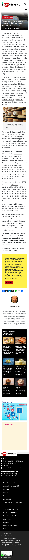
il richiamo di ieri (12, 33)
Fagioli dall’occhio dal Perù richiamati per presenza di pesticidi (20, 390)
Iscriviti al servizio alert (11, 483)
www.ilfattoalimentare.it (12, 468)
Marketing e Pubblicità (11, 486)
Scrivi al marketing (10, 473)
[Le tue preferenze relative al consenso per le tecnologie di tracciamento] (2, 2)
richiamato (18, 154)
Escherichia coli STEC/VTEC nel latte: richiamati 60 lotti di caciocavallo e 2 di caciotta (20, 370)
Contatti (6, 492)
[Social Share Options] (4, 448)
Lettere (5, 529)
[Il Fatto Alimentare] (11, 4)
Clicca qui (12, 240)
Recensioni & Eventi (10, 526)
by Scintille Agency (6, 557)
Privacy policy (8, 496)
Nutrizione (7, 519)
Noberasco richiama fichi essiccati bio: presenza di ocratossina (7, 390)
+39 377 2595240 (10, 476)
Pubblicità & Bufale (10, 516)
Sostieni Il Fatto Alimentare (12, 502)
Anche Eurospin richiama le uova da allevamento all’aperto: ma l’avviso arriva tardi (20, 349)
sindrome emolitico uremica (13, 98)
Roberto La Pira (6, 28)
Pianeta (6, 522)
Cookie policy (8, 499)
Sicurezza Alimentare (10, 509)
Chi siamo (6, 489)
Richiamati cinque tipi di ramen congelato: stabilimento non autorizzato (8, 349)
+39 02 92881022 (10, 463)
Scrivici (6, 466)
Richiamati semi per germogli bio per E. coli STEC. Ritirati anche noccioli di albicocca (8, 370)
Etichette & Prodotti (10, 513)
